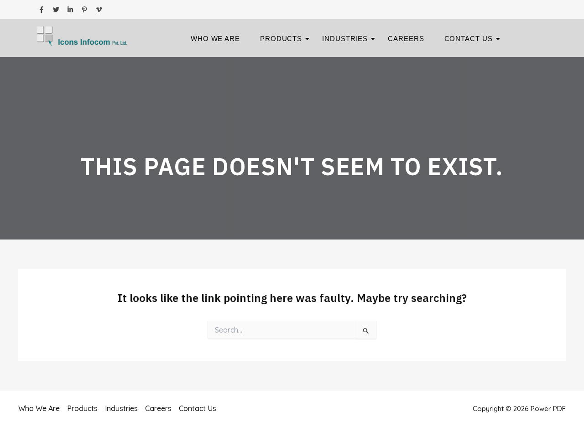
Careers (406, 38)
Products (281, 38)
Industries (345, 38)
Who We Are (215, 38)
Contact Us (468, 38)
